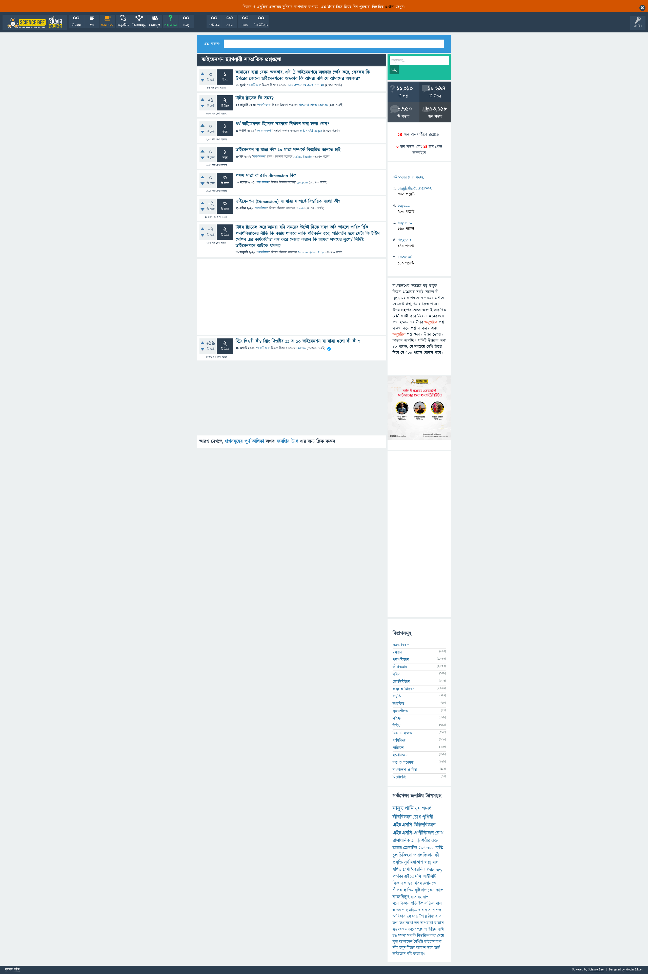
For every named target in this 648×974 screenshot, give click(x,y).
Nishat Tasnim (302, 157)
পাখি (440, 929)
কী (437, 855)
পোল (230, 25)
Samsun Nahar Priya (311, 252)
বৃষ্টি (417, 890)
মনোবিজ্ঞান (400, 755)
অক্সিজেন (399, 954)
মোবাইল (410, 848)
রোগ (439, 833)
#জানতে (429, 883)
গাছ (405, 910)
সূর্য (406, 862)
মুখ (423, 954)
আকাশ (421, 947)
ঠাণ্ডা (431, 916)
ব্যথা (438, 941)
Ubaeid (300, 208)
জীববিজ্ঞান (400, 667)
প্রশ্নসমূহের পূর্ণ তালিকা (245, 441)
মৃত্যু (395, 941)
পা (426, 929)
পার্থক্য (398, 876)
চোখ (417, 817)
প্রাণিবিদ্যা (399, 740)
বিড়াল (411, 947)
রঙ (395, 935)
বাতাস (439, 923)
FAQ (186, 25)
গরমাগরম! (107, 25)
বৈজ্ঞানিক (418, 870)
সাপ (425, 897)
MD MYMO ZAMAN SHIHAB (306, 85)
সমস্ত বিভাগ (401, 645)
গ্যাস (420, 929)
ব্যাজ (245, 25)
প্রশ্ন (92, 25)
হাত (438, 916)
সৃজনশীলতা (401, 711)
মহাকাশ (416, 862)
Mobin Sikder (634, 969)
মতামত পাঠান (12, 969)
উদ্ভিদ (432, 929)
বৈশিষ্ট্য (418, 941)
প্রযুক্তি (397, 696)
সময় (430, 947)
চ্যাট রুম (214, 25)
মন (409, 935)
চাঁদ (424, 890)
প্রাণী (406, 870)
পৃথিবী (427, 817)
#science (426, 848)
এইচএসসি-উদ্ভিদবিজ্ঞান (414, 825)
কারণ (440, 890)
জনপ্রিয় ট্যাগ (288, 441)
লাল (439, 904)
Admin (301, 348)
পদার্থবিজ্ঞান (254, 85)
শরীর (425, 840)
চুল (395, 855)
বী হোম (76, 25)
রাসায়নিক (401, 840)
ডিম (410, 890)
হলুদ (402, 947)
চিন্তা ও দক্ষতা (403, 733)
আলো (397, 848)
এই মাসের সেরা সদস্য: (408, 177)
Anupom (302, 182)
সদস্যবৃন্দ (154, 25)
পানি (409, 809)
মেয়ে (440, 935)
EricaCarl (405, 257)
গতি (409, 954)
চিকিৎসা (405, 855)
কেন (431, 890)
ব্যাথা (409, 923)
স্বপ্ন (402, 923)
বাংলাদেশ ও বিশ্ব (405, 770)
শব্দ (438, 910)
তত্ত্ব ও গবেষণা (263, 131)
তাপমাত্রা (426, 923)
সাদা (431, 910)
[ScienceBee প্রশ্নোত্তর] (35, 22)
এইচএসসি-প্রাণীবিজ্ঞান (413, 833)
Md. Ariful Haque (311, 131)
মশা (395, 923)
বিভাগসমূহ (139, 25)
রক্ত (434, 840)
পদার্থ (427, 808)
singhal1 (404, 240)
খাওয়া (409, 883)
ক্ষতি (439, 848)
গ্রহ (395, 929)
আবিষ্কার (399, 916)
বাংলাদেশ (406, 941)
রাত (414, 897)
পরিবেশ (398, 748)
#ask (415, 840)
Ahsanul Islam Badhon (313, 105)
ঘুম (418, 809)
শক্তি (414, 904)
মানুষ (398, 808)
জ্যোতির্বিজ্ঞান (401, 681)
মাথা (435, 862)
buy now (405, 222)
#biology (434, 870)
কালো (412, 929)
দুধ (409, 916)
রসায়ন (402, 929)
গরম (418, 883)
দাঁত (395, 947)
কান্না (416, 954)
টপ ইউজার (261, 25)
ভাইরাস (429, 941)
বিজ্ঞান (398, 883)
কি (414, 935)
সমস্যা (402, 935)
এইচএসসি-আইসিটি (420, 876)
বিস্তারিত (423, 935)
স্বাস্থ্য (427, 862)
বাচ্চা (433, 935)
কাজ (396, 897)
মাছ (415, 916)
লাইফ (397, 718)
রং (419, 897)
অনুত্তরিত (123, 25)
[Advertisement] (291, 296)
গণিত (396, 674)
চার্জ (437, 947)
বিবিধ (396, 726)
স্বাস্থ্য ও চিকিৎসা (404, 689)
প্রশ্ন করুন (170, 25)
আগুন (397, 910)
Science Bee (596, 969)
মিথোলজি (399, 777)
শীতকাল (399, 890)
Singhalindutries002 (414, 188)
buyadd (404, 205)
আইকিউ (398, 703)
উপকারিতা (426, 904)
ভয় (416, 923)
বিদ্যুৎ (405, 897)
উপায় (423, 916)
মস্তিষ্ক (413, 910)
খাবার (422, 910)
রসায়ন (397, 652)
